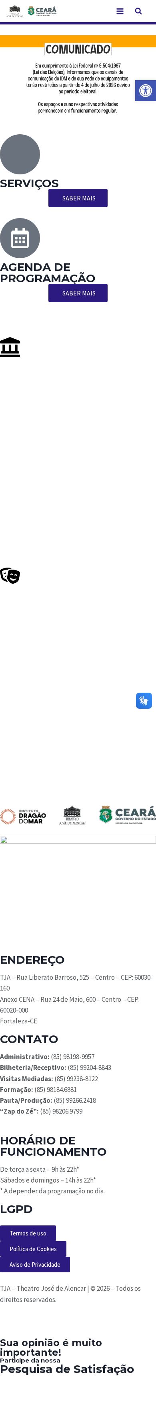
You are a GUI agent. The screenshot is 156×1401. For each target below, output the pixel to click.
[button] (145, 90)
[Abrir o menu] (119, 11)
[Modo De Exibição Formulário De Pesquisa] (138, 11)
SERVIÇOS (29, 183)
